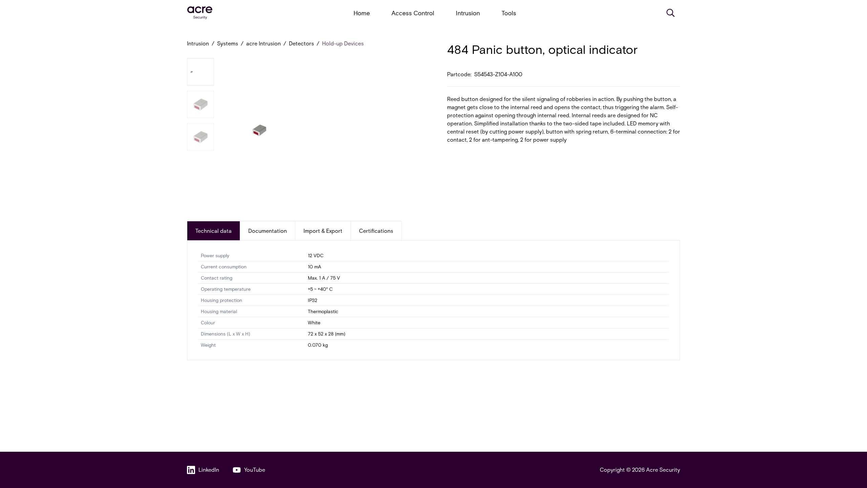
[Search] (670, 12)
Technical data (213, 230)
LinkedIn (208, 469)
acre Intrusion (263, 43)
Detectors (301, 43)
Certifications (376, 230)
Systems (227, 43)
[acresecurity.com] (200, 13)
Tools (509, 13)
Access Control (413, 13)
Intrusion (468, 13)
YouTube (254, 469)
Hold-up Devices (343, 43)
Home (362, 13)
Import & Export (322, 230)
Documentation (267, 230)
